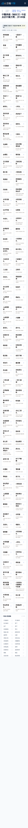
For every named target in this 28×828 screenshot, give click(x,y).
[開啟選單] (25, 3)
